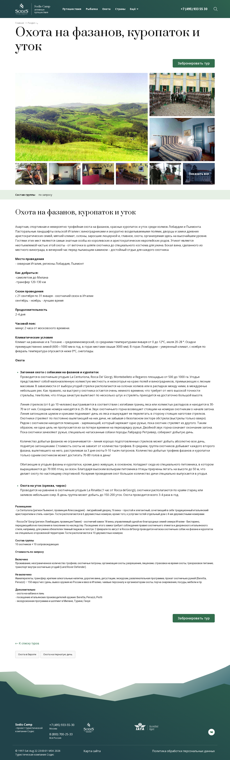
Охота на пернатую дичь (57, 654)
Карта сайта (92, 751)
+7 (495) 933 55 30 (194, 9)
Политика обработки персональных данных (183, 751)
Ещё (133, 9)
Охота (106, 9)
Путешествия (72, 9)
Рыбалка (92, 9)
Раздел (31, 23)
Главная (19, 23)
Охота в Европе (27, 654)
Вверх (213, 719)
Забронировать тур (194, 63)
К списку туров (29, 643)
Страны (120, 9)
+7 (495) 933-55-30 (61, 725)
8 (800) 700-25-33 (61, 734)
